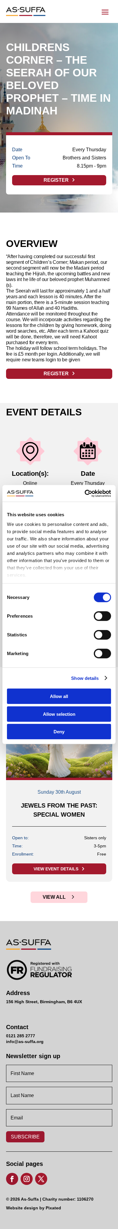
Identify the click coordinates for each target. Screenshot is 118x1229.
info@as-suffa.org (25, 1041)
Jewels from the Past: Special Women (59, 810)
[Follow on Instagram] (27, 1179)
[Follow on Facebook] (12, 1179)
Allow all (59, 696)
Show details (85, 677)
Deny (59, 731)
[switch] (97, 614)
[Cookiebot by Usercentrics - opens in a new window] (85, 493)
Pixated (53, 1207)
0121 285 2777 (20, 1035)
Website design (22, 1207)
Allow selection (59, 713)
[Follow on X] (41, 1179)
